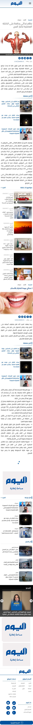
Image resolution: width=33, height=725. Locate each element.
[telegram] (25, 58)
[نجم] (23, 259)
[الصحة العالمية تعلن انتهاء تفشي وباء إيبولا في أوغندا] (25, 563)
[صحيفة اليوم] (16, 3)
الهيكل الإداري (27, 709)
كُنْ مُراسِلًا (13, 683)
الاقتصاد (23, 683)
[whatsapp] (22, 58)
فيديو (30, 691)
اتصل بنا (14, 689)
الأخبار (24, 20)
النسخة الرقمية (15, 722)
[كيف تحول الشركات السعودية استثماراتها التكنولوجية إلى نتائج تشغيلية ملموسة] (25, 507)
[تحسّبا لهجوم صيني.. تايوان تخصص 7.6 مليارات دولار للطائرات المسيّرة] (25, 576)
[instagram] (8, 708)
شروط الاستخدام (27, 712)
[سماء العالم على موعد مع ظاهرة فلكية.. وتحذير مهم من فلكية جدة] (25, 519)
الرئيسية (30, 20)
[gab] (14, 703)
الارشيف (14, 686)
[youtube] (14, 708)
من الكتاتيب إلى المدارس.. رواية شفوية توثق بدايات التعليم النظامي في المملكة (10, 103)
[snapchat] (8, 703)
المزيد (4, 187)
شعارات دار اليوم (12, 694)
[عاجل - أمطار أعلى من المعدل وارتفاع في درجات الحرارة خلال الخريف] (25, 551)
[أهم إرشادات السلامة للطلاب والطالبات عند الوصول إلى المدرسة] (23, 198)
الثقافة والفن (22, 686)
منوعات (19, 20)
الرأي (23, 689)
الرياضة (29, 689)
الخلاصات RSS (13, 697)
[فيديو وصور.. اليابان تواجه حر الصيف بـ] (23, 212)
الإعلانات (14, 691)
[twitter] (30, 58)
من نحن (29, 707)
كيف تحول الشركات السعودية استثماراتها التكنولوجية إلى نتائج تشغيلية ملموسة (10, 131)
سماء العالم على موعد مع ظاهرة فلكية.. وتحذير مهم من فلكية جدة (10, 117)
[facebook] (28, 58)
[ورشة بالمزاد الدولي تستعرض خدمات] (23, 274)
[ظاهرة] (23, 227)
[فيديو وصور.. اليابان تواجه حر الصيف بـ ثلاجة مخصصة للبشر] (25, 532)
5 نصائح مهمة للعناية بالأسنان (21, 288)
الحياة (30, 686)
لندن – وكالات (29, 320)
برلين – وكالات (29, 61)
